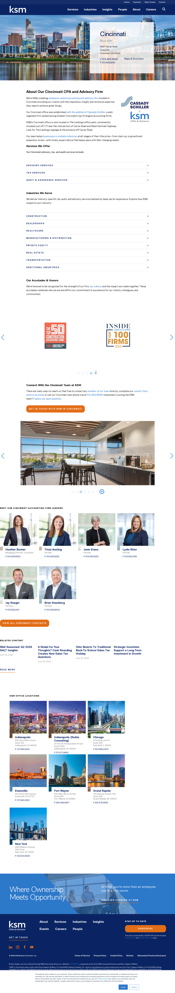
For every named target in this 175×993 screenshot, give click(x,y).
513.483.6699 (110, 59)
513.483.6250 (92, 556)
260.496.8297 (62, 802)
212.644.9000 (23, 856)
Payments (137, 2)
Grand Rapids (102, 790)
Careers (151, 9)
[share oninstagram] (17, 947)
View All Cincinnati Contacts (25, 623)
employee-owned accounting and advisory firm (74, 98)
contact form (141, 391)
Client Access (150, 2)
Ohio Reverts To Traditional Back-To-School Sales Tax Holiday (93, 650)
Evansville (21, 790)
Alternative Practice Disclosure (151, 956)
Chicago (98, 737)
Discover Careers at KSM (119, 900)
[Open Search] (163, 9)
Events (127, 2)
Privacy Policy (102, 979)
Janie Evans (91, 549)
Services (72, 9)
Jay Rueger (12, 603)
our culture (95, 286)
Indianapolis (22, 737)
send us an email (35, 395)
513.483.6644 (53, 610)
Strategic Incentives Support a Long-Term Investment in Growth (127, 650)
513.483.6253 (13, 556)
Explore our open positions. (47, 398)
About (136, 9)
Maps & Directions (134, 59)
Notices (129, 956)
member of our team (98, 391)
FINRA (72, 964)
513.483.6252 (52, 556)
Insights (107, 9)
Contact (162, 2)
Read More (7, 669)
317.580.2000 (23, 749)
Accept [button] (123, 987)
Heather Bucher (15, 549)
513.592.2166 (131, 556)
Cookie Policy (116, 956)
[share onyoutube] (31, 947)
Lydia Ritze (130, 549)
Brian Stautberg (54, 603)
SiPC (77, 964)
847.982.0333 (101, 749)
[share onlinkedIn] (10, 947)
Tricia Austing (53, 549)
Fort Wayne (61, 790)
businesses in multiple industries (60, 136)
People (122, 9)
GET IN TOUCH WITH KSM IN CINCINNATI (55, 409)
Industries (90, 9)
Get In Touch (18, 937)
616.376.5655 (101, 802)
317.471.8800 (62, 752)
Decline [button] (134, 987)
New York (21, 844)
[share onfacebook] (24, 947)
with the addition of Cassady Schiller (86, 112)
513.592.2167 (13, 610)
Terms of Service (145, 938)
